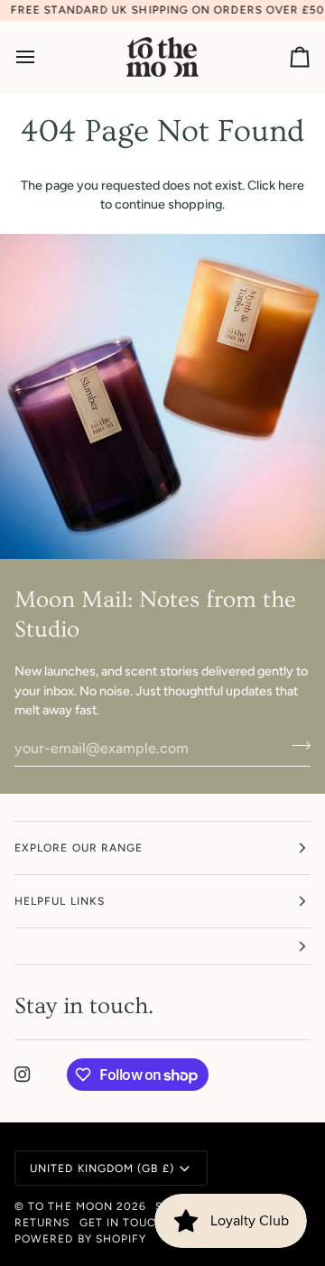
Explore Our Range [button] (78, 848)
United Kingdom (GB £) (102, 1168)
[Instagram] (22, 1074)
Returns (42, 1222)
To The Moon (70, 1206)
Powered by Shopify (80, 1239)
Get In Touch (122, 1222)
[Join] (296, 745)
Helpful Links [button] (59, 901)
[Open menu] (41, 57)
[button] (162, 946)
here (291, 185)
